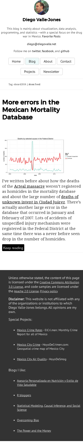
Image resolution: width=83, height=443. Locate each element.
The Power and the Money (34, 431)
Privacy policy (49, 291)
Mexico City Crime (28, 345)
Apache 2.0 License (26, 291)
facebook (48, 51)
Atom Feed (34, 84)
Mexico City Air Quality (32, 359)
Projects (29, 71)
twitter (36, 51)
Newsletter (51, 71)
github (65, 51)
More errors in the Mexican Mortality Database (31, 109)
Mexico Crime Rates (29, 330)
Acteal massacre (29, 186)
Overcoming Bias (28, 420)
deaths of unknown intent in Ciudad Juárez (40, 199)
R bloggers (24, 395)
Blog (32, 61)
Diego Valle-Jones (42, 19)
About (48, 61)
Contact (65, 61)
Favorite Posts (51, 36)
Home (16, 61)
